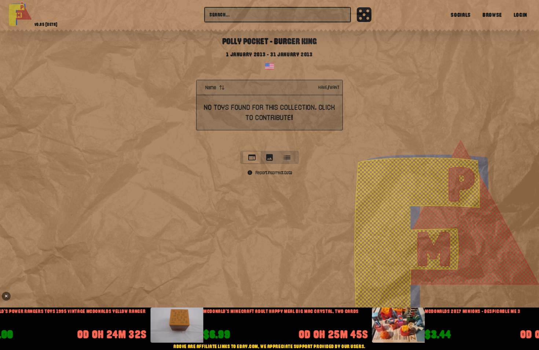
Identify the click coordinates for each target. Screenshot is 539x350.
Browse (492, 15)
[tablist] (269, 157)
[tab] (252, 157)
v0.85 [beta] (46, 24)
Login (520, 15)
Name (210, 87)
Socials (460, 15)
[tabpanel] (269, 113)
